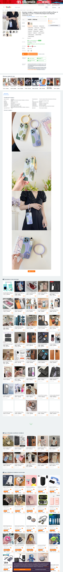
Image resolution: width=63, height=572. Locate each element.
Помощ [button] (48, 4)
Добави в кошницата (33, 54)
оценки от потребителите (31, 16)
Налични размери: (23, 26)
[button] (4, 7)
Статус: (23, 38)
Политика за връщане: (24, 64)
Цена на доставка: (23, 48)
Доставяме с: (24, 46)
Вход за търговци (41, 4)
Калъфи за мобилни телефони (32, 69)
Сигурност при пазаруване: (24, 58)
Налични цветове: (23, 23)
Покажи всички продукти (6, 493)
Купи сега (25, 54)
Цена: (23, 19)
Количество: (24, 50)
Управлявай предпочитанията (40, 569)
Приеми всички (22, 569)
